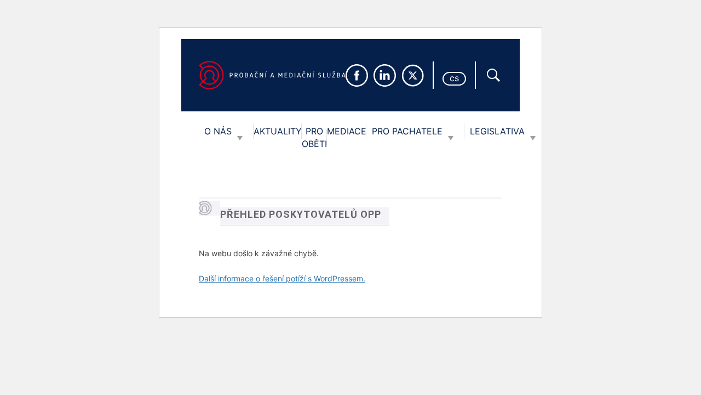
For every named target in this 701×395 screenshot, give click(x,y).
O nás (218, 131)
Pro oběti (314, 137)
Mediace (346, 131)
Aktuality (278, 131)
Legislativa (497, 131)
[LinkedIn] (385, 75)
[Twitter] (412, 75)
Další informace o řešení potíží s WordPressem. (282, 278)
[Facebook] (357, 75)
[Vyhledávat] (493, 75)
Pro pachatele (407, 131)
